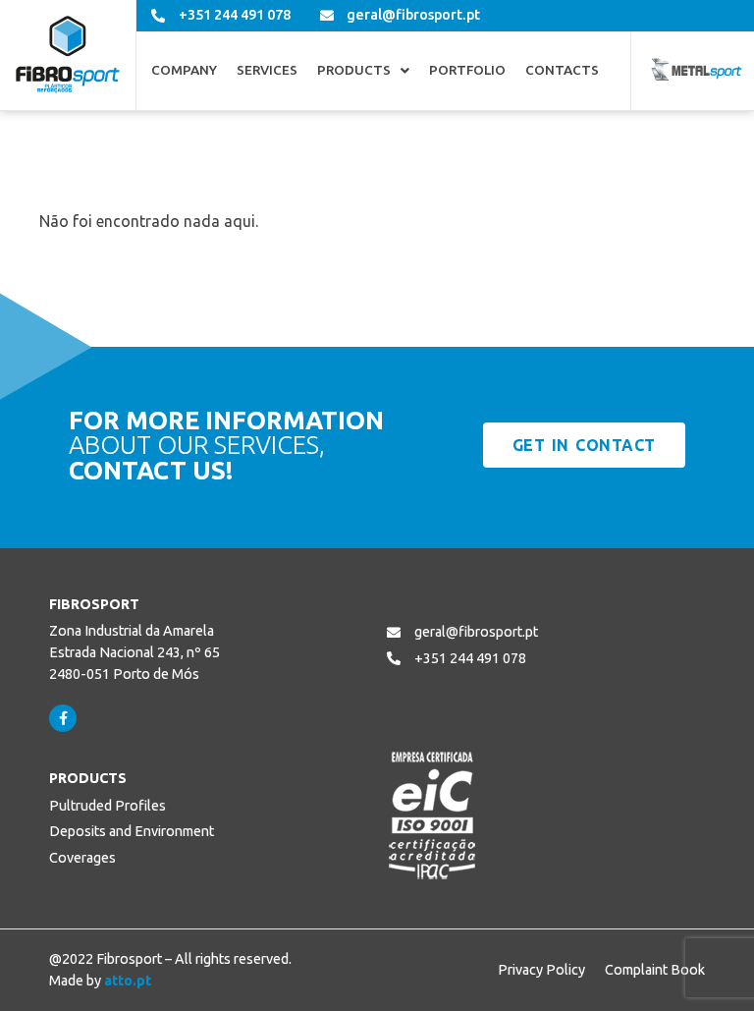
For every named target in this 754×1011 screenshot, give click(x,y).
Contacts (562, 71)
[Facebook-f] (63, 718)
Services (267, 71)
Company (184, 71)
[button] (363, 71)
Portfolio (467, 71)
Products (354, 71)
